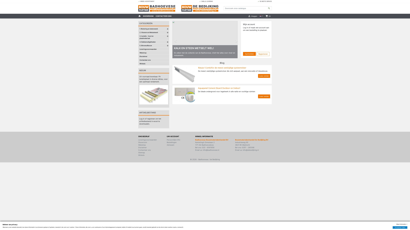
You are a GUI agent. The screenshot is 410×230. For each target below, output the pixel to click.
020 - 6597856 (208, 147)
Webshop (143, 53)
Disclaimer (143, 56)
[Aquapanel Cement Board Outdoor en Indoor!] (184, 94)
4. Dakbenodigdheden (148, 42)
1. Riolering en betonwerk (149, 29)
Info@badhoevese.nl (211, 150)
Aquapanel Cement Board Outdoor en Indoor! (219, 88)
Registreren (263, 54)
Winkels (142, 64)
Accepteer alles (400, 227)
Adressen (170, 145)
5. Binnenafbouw (146, 45)
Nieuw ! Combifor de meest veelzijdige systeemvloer (222, 67)
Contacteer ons (163, 16)
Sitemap (141, 153)
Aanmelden (249, 54)
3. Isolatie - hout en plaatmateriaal (147, 37)
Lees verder (264, 76)
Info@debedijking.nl (251, 150)
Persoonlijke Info (173, 140)
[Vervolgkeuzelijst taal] (261, 16)
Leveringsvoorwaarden (148, 49)
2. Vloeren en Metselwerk (149, 32)
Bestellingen (171, 142)
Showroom (148, 16)
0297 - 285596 (248, 147)
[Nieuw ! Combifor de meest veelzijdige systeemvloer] (184, 74)
